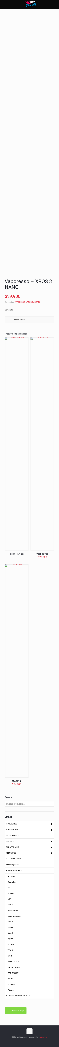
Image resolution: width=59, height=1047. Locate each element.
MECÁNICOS (13, 910)
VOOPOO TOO (42, 554)
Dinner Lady (12, 882)
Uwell (10, 956)
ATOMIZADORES (13, 830)
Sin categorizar (12, 865)
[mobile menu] (55, 4)
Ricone (10, 927)
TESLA (10, 950)
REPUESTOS (11, 853)
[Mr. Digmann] (30, 4)
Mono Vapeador (14, 916)
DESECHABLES (12, 835)
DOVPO (11, 893)
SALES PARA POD (13, 859)
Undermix (43, 1037)
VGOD (10, 979)
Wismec (11, 990)
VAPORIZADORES (33, 302)
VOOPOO (11, 984)
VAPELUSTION (13, 961)
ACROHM (11, 876)
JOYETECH (12, 905)
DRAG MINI (16, 781)
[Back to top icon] (29, 1031)
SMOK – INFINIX (16, 554)
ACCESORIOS (11, 824)
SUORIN (11, 944)
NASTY (10, 922)
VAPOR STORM (14, 967)
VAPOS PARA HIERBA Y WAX (18, 996)
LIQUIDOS (10, 841)
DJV (9, 888)
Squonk (11, 939)
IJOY (9, 899)
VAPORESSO (20, 302)
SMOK (10, 933)
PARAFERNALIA (12, 847)
